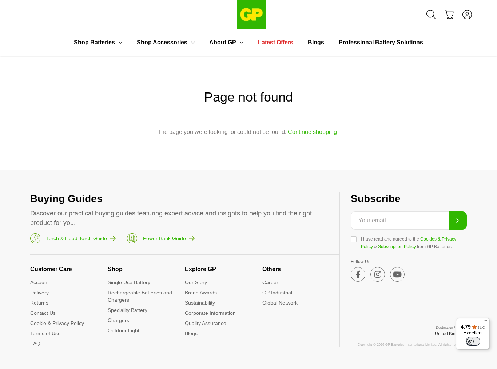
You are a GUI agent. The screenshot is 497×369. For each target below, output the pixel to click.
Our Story (196, 282)
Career (270, 282)
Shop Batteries (94, 42)
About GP (222, 42)
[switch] (473, 341)
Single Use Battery (129, 282)
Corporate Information (210, 313)
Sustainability (200, 303)
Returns (39, 303)
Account (39, 282)
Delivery (39, 292)
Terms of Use (45, 333)
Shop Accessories (162, 42)
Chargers (118, 320)
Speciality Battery (127, 310)
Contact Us (43, 313)
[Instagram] (377, 274)
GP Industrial (277, 292)
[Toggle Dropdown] (120, 42)
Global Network (280, 303)
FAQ (35, 343)
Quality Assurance (205, 323)
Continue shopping (312, 132)
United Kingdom (451, 333)
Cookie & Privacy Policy (57, 323)
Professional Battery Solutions (381, 42)
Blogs (316, 42)
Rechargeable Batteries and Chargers (140, 296)
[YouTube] (397, 274)
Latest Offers (275, 42)
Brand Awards (201, 292)
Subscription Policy (397, 246)
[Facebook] (358, 274)
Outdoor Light (123, 330)
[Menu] (485, 322)
